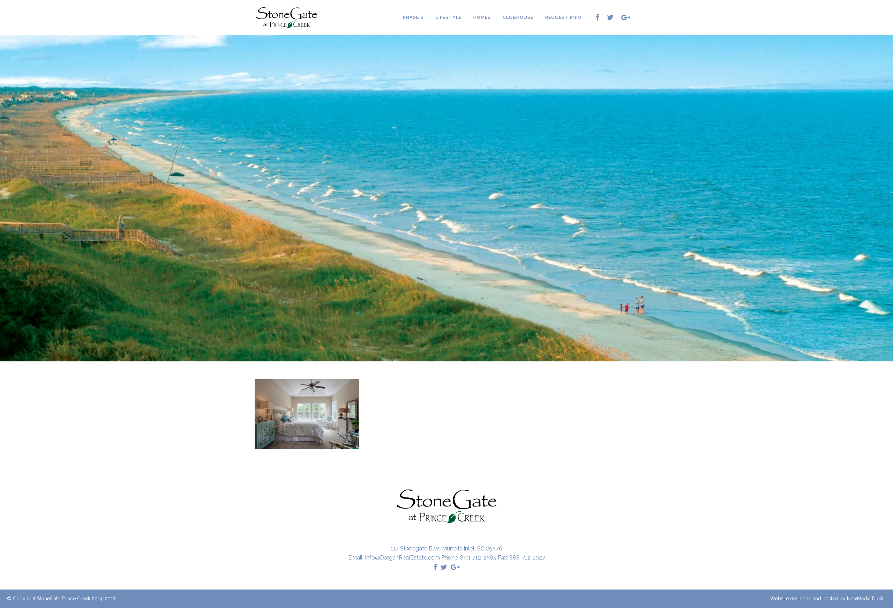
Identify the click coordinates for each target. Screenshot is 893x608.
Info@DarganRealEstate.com (402, 557)
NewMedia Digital (866, 598)
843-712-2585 (478, 557)
